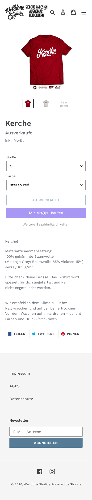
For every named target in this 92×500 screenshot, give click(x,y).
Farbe (11, 176)
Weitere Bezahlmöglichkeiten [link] (46, 224)
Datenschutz (21, 399)
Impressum (19, 373)
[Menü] (84, 12)
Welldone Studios (37, 484)
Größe (11, 157)
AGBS (14, 386)
